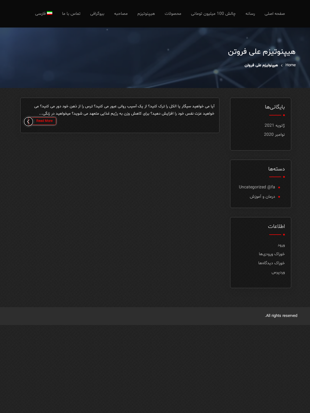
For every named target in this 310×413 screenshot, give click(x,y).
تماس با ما (71, 14)
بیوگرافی (97, 14)
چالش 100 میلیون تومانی (213, 14)
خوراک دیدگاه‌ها (271, 263)
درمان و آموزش (262, 197)
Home (290, 65)
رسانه (250, 14)
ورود (281, 245)
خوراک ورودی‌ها (272, 254)
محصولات (173, 14)
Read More (44, 121)
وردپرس (278, 272)
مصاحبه (121, 14)
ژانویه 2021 (275, 125)
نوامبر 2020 (274, 135)
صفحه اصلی (275, 14)
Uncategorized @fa (257, 187)
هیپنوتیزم (146, 14)
